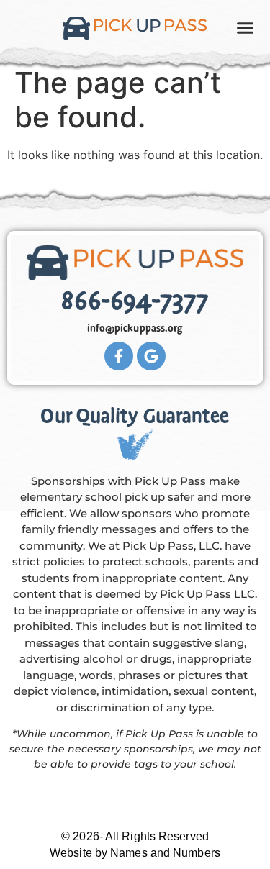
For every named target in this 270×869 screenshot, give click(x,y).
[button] (245, 28)
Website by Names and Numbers (135, 853)
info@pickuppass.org (135, 328)
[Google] (151, 356)
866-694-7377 (134, 301)
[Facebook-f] (118, 356)
